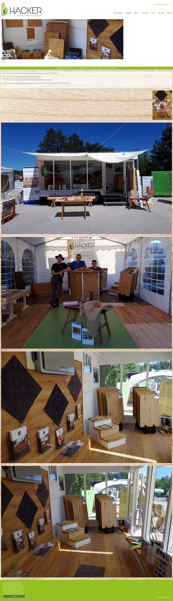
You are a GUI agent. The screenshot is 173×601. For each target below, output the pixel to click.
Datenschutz (167, 597)
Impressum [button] (21, 593)
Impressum (160, 597)
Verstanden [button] (14, 596)
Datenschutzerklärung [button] (12, 593)
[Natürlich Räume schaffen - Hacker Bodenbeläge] (21, 9)
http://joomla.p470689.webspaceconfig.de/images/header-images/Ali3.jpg (18, 64)
